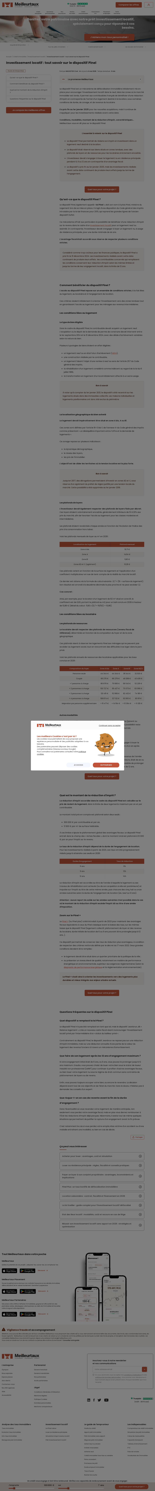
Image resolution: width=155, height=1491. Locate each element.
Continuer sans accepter (108, 727)
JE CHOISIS (78, 765)
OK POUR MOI (106, 765)
